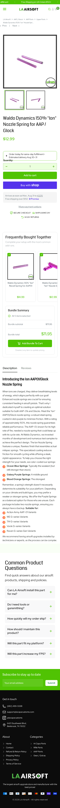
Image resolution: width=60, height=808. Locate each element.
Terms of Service (13, 763)
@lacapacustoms (14, 717)
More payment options (30, 206)
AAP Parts (29, 19)
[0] (56, 9)
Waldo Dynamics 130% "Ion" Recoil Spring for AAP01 (21, 284)
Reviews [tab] (26, 368)
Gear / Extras (40, 755)
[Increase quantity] (53, 166)
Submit (51, 683)
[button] (30, 592)
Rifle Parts (38, 747)
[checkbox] (9, 254)
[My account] (52, 9)
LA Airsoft (7, 19)
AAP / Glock (18, 19)
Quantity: (8, 160)
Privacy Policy (12, 759)
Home (8, 743)
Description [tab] (10, 368)
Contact (9, 747)
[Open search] (49, 9)
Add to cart (30, 175)
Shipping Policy (13, 755)
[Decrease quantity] (6, 166)
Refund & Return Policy (16, 751)
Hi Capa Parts (40, 743)
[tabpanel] (30, 457)
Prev (4, 25)
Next (14, 25)
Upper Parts (40, 19)
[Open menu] (4, 9)
